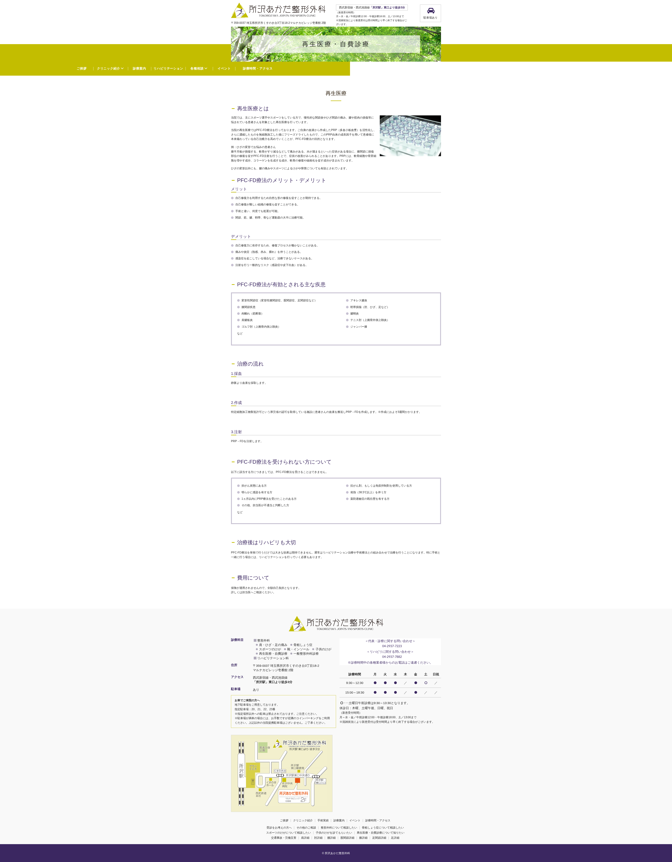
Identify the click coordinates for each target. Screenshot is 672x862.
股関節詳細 (347, 837)
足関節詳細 (379, 837)
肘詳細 (318, 837)
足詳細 (395, 837)
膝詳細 (363, 837)
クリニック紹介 (303, 820)
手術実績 (323, 820)
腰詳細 (331, 837)
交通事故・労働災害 (283, 837)
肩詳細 (305, 837)
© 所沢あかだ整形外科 (336, 853)
